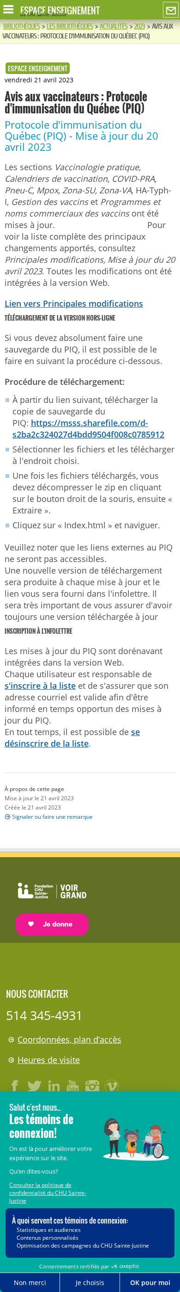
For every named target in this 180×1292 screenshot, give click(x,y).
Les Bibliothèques (70, 26)
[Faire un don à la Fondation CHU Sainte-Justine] (47, 900)
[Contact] (170, 10)
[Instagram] (93, 1086)
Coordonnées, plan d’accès (69, 1039)
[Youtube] (73, 1086)
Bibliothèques (21, 26)
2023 (139, 26)
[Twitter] (34, 1086)
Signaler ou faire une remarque (52, 817)
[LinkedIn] (54, 1086)
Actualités (113, 26)
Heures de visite (49, 1059)
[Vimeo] (112, 1086)
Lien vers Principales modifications (74, 303)
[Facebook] (15, 1086)
